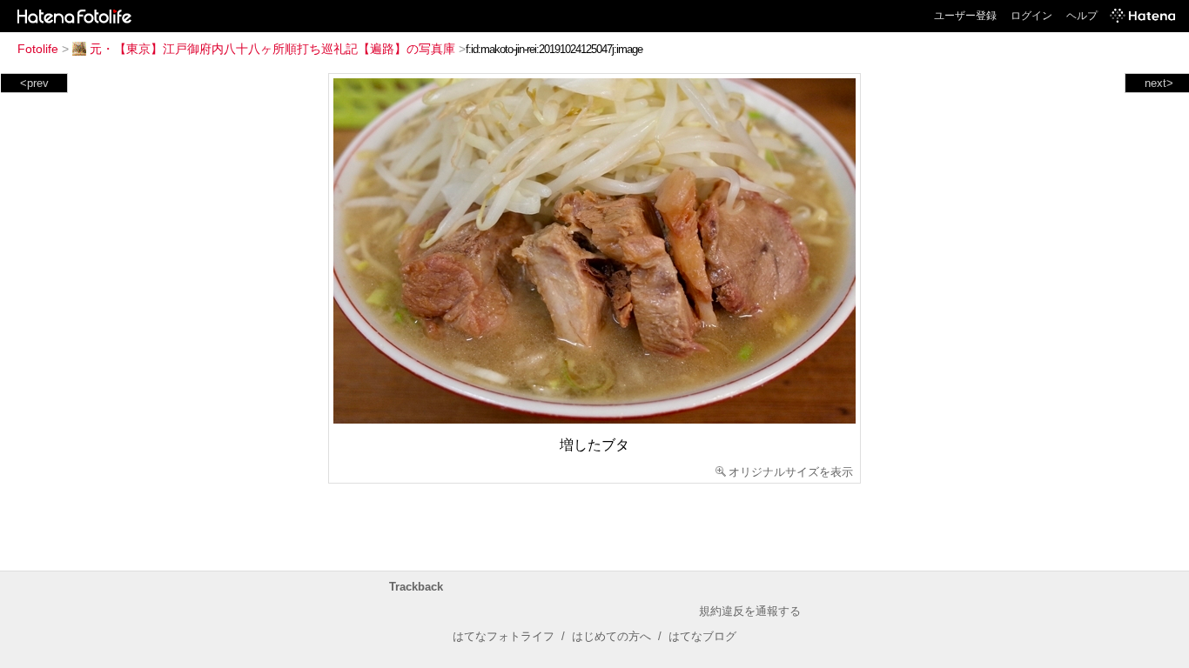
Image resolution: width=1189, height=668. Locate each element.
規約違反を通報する (750, 611)
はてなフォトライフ (503, 636)
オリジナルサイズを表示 (791, 471)
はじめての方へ (611, 636)
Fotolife (37, 49)
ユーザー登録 (965, 16)
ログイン (1031, 16)
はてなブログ (702, 636)
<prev (34, 83)
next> (1159, 83)
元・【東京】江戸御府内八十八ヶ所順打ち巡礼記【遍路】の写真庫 (272, 49)
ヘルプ (1082, 16)
